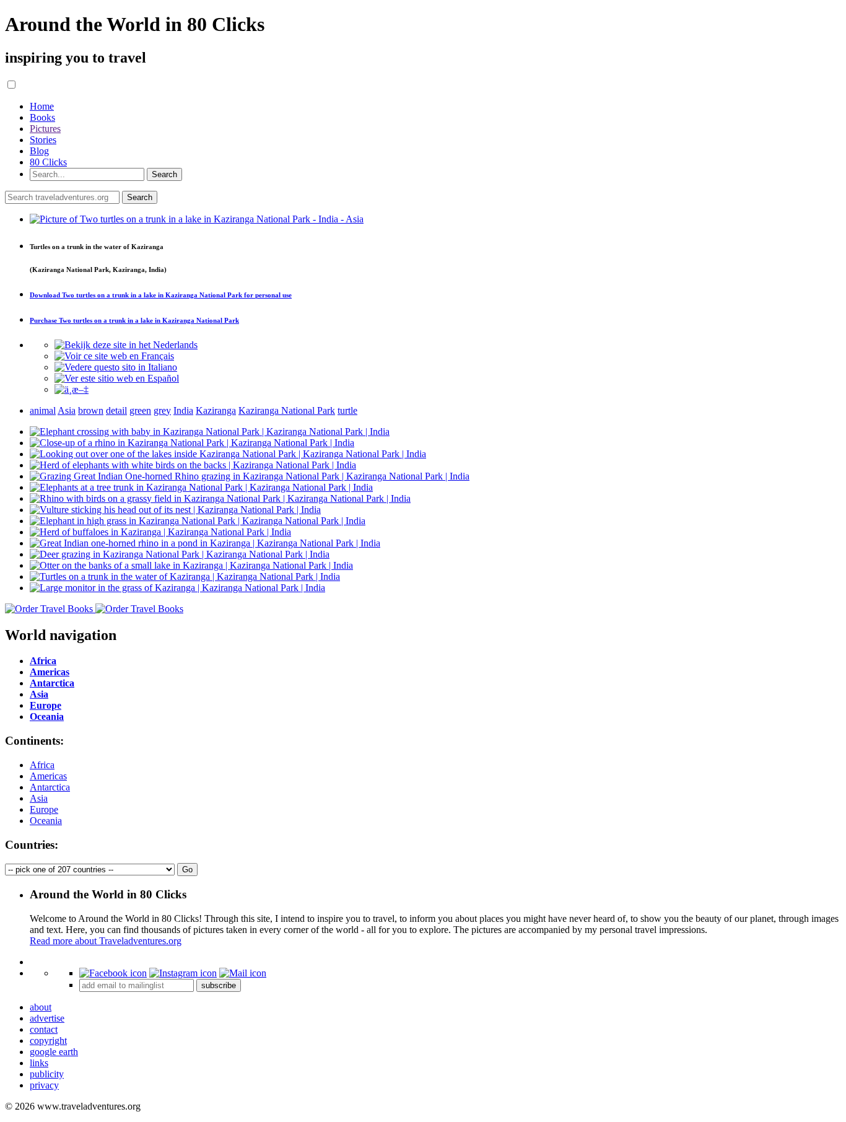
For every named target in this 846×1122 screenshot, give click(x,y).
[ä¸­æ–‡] (72, 389)
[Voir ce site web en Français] (114, 356)
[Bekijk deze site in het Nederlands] (126, 345)
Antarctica (50, 787)
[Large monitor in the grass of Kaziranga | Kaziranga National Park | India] (177, 587)
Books (42, 117)
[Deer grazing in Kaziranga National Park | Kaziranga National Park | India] (179, 554)
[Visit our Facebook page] (113, 973)
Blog (39, 151)
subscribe (218, 985)
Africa (42, 765)
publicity (47, 1074)
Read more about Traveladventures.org (105, 941)
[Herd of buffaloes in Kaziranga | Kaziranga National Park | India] (160, 532)
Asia (39, 798)
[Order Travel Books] (94, 608)
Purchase (134, 320)
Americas (48, 776)
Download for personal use (161, 295)
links (39, 1063)
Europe (44, 809)
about (40, 1007)
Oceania (46, 820)
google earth (54, 1051)
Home (42, 106)
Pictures (45, 128)
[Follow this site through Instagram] (183, 973)
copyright (48, 1040)
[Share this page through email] (242, 973)
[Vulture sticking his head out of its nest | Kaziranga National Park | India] (175, 509)
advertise (47, 1018)
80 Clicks (48, 162)
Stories (43, 139)
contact (44, 1029)
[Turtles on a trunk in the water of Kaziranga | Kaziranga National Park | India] (185, 576)
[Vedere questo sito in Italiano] (116, 367)
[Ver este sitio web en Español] (117, 378)
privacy (44, 1085)
